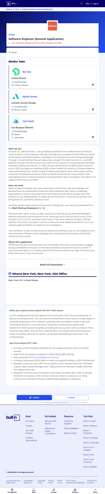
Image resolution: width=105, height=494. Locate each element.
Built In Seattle (90, 467)
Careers (29, 426)
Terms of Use (59, 482)
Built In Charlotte (87, 431)
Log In (96, 3)
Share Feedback (71, 428)
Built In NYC (88, 455)
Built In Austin (89, 421)
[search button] (81, 3)
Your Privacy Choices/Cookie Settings (75, 482)
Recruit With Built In (50, 422)
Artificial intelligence (39, 357)
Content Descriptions (31, 439)
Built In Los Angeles (88, 448)
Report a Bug (70, 433)
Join (88, 3)
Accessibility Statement (28, 482)
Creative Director (18, 78)
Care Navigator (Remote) (22, 127)
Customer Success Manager (23, 102)
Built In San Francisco (88, 460)
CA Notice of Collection (92, 482)
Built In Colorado (91, 442)
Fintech (55, 357)
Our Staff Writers (30, 431)
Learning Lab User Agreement (13, 482)
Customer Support (68, 422)
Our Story (30, 421)
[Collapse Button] (93, 84)
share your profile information (56, 402)
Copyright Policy (41, 482)
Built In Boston (90, 426)
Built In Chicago (90, 438)
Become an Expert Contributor (50, 431)
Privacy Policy (51, 482)
